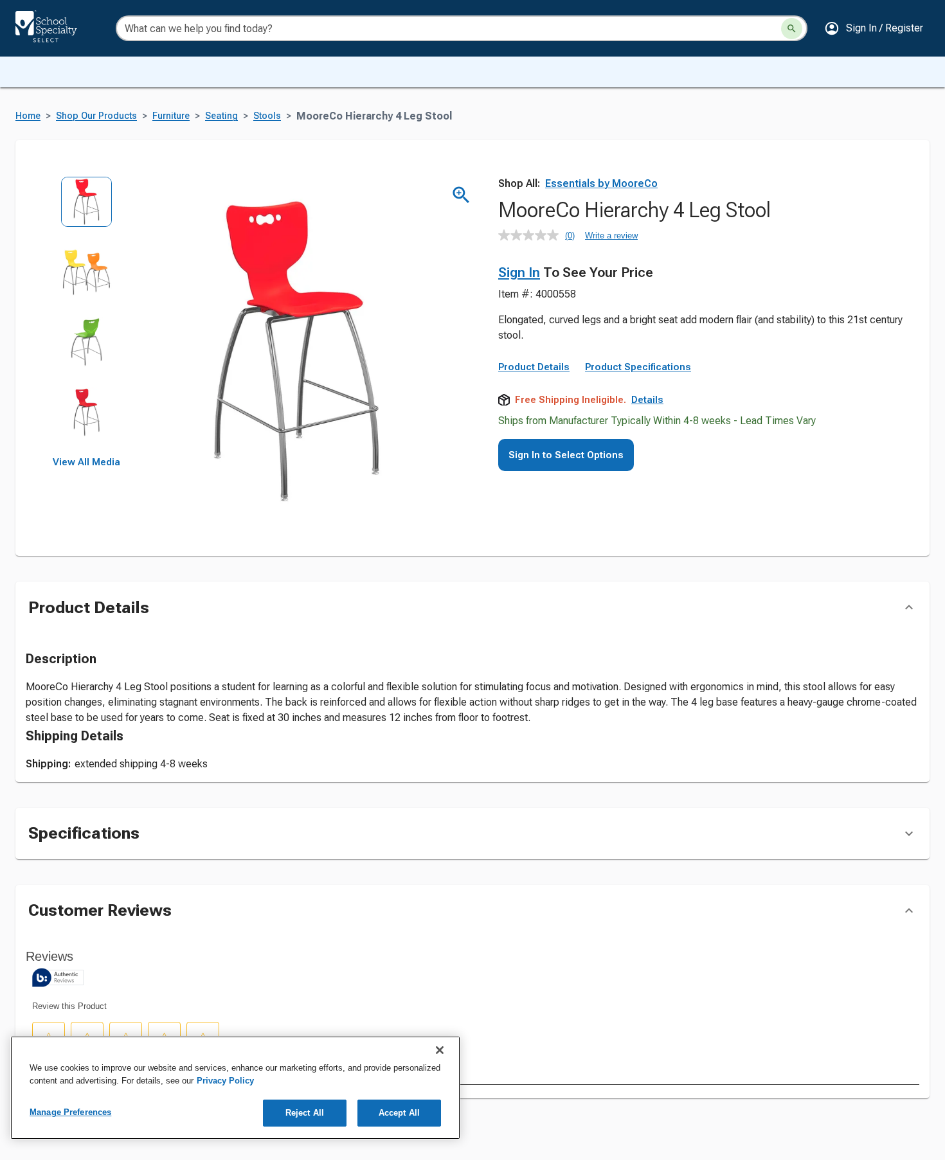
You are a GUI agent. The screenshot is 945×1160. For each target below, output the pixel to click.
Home (27, 116)
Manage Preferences (70, 1112)
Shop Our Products (96, 116)
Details (647, 400)
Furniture (171, 116)
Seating (221, 116)
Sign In (519, 272)
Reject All (304, 1113)
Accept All (399, 1113)
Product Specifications (638, 367)
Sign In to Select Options (566, 455)
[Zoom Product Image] (461, 195)
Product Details (534, 367)
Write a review (611, 235)
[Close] (440, 1050)
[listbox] (86, 316)
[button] (873, 28)
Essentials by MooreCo (601, 183)
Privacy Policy (225, 1080)
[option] (86, 211)
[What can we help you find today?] (791, 28)
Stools (267, 116)
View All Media (86, 462)
